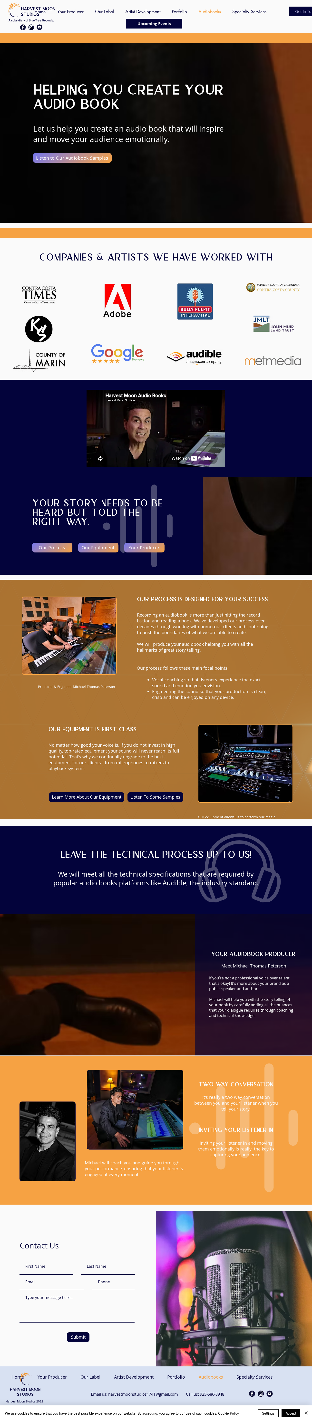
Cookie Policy (228, 1413)
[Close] (306, 1413)
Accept (291, 1413)
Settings (268, 1413)
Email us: (99, 1394)
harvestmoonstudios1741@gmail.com (143, 1394)
